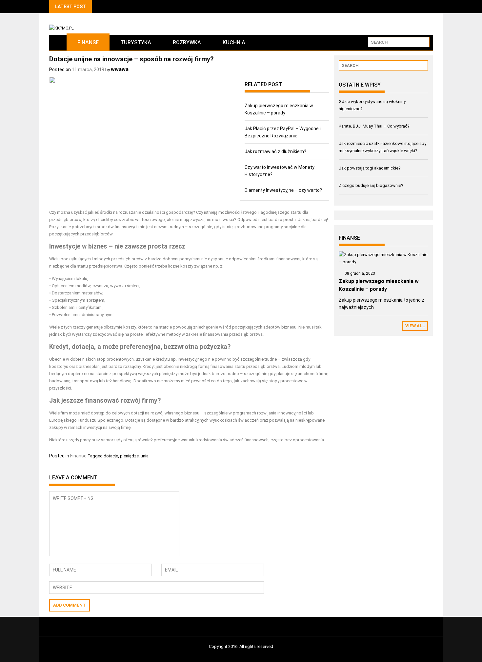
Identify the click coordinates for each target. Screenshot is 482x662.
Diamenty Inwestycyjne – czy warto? (283, 190)
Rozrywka (187, 42)
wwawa (120, 69)
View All (415, 325)
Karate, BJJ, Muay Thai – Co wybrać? (374, 126)
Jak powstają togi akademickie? (370, 168)
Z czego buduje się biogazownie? (371, 185)
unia (145, 455)
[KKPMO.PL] (58, 42)
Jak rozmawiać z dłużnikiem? (275, 151)
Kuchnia (234, 42)
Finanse (88, 42)
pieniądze (129, 455)
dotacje (111, 455)
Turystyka (135, 42)
